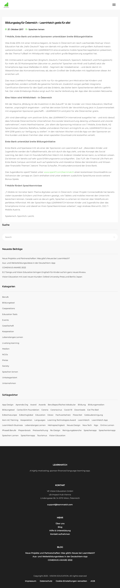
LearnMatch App (100, 420)
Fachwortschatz (63, 415)
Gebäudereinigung (93, 415)
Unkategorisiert (9, 377)
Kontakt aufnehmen (60, 534)
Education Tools (9, 314)
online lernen (107, 425)
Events (5, 320)
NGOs (5, 354)
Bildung (82, 404)
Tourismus (42, 435)
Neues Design (73, 425)
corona (44, 410)
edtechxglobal (26, 415)
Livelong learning (10, 343)
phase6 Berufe (9, 430)
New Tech (87, 425)
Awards (42, 404)
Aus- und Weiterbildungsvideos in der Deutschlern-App (28, 263)
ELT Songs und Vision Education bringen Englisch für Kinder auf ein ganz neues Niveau (44, 272)
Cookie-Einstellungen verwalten (71, 581)
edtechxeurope (9, 415)
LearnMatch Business (12, 425)
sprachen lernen (10, 435)
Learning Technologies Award (61, 420)
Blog (60, 527)
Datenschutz (46, 581)
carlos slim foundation (28, 410)
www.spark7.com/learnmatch (59, 172)
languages (39, 420)
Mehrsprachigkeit (56, 425)
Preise (5, 360)
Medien (6, 349)
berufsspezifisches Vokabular (62, 404)
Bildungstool (8, 302)
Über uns (60, 523)
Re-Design (55, 430)
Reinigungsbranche (72, 430)
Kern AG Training (10, 420)
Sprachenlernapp (107, 430)
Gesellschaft (8, 326)
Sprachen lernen (36, 29)
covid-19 (68, 410)
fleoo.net (77, 415)
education (40, 415)
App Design (7, 404)
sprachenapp (90, 430)
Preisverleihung (40, 430)
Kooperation (8, 331)
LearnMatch (84, 420)
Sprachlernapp (28, 435)
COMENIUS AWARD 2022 (14, 267)
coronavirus (56, 410)
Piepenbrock (24, 430)
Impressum (30, 581)
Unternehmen (9, 383)
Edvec (50, 415)
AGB (93, 581)
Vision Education (57, 435)
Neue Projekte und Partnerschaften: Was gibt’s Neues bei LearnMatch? (36, 258)
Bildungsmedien (96, 404)
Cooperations (8, 308)
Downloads (79, 410)
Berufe (5, 297)
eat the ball (93, 410)
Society (5, 366)
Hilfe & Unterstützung (60, 530)
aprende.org (22, 404)
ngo (96, 425)
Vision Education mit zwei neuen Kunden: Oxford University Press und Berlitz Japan (42, 277)
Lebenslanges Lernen (12, 337)
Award (33, 404)
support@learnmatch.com (60, 504)
